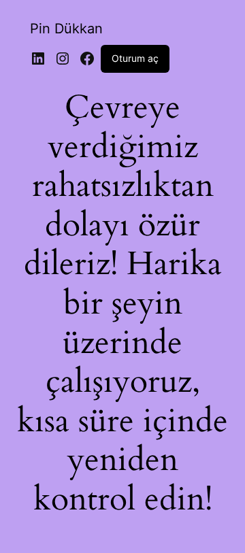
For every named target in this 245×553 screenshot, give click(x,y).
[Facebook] (87, 58)
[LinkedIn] (38, 58)
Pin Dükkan (66, 28)
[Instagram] (62, 58)
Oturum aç (135, 58)
